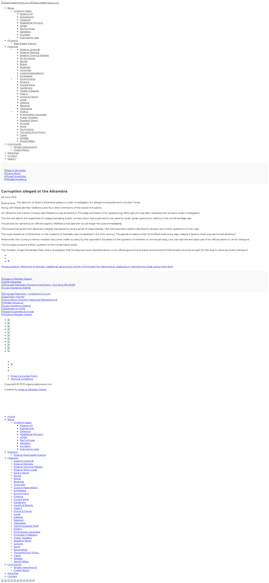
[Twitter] (12, 364)
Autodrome (27, 16)
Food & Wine (27, 84)
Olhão (23, 25)
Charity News (21, 149)
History (24, 93)
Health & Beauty (29, 90)
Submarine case (29, 37)
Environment (27, 79)
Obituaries (26, 108)
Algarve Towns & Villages (34, 55)
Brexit (23, 64)
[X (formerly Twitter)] (8, 261)
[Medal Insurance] (15, 179)
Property (12, 40)
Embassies (26, 76)
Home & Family (29, 96)
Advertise (13, 152)
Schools (24, 123)
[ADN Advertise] (11, 281)
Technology (27, 129)
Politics (24, 111)
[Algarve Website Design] (16, 278)
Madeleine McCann (31, 22)
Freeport (25, 19)
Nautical (25, 105)
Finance (24, 81)
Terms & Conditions (22, 378)
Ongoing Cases (22, 10)
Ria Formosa (27, 28)
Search (11, 158)
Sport (23, 126)
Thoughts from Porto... (33, 132)
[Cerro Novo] (12, 173)
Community (14, 144)
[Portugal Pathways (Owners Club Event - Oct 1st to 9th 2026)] (38, 284)
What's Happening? (25, 147)
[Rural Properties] (15, 176)
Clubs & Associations (32, 73)
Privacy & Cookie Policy (24, 375)
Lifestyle (24, 102)
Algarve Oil (26, 13)
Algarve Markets (29, 52)
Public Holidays (29, 117)
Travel (23, 135)
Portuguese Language (33, 114)
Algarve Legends (30, 49)
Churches (25, 70)
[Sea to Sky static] (15, 170)
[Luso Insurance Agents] (16, 287)
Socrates (25, 34)
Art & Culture (27, 58)
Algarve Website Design (32, 389)
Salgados (25, 31)
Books (23, 61)
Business (25, 67)
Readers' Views (29, 120)
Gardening (26, 87)
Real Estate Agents (25, 43)
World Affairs (27, 141)
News (10, 8)
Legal (23, 99)
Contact (12, 155)
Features (12, 46)
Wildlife (24, 138)
